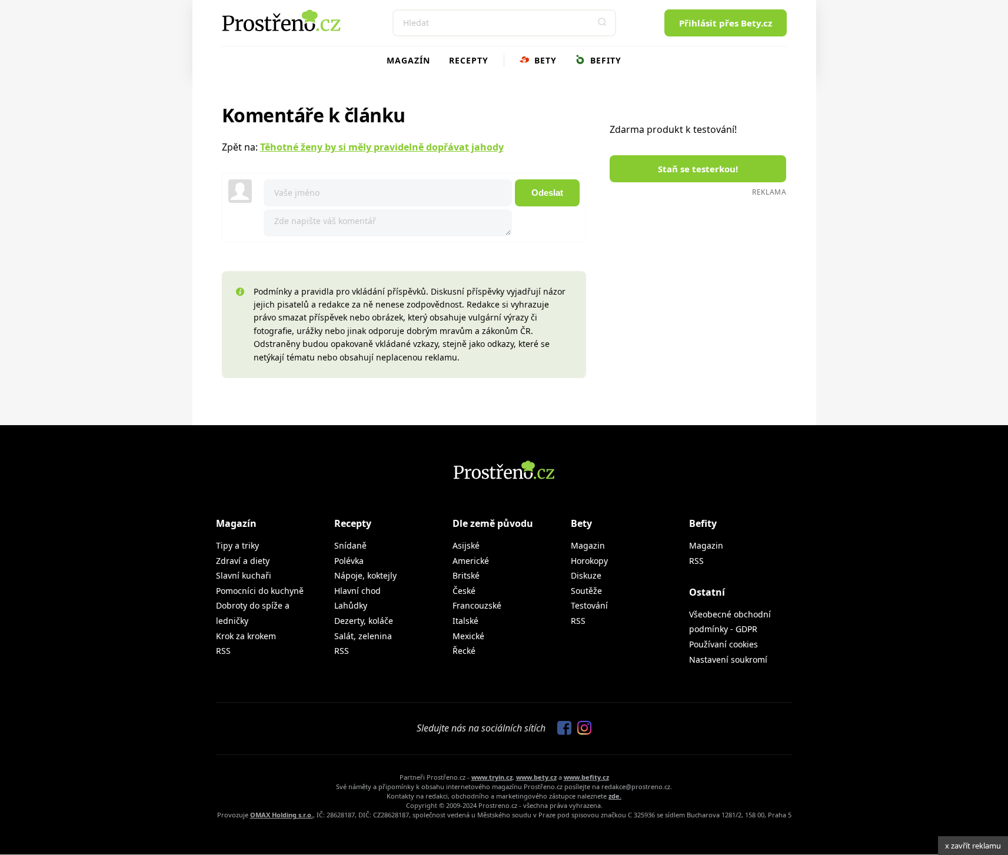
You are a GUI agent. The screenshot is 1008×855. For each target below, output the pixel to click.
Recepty (468, 60)
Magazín (408, 60)
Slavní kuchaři (243, 575)
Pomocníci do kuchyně (260, 590)
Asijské (466, 545)
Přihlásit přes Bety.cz (725, 23)
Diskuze (586, 575)
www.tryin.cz (492, 777)
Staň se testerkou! (698, 169)
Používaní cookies (723, 644)
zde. (614, 795)
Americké (471, 560)
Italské (465, 620)
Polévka (349, 560)
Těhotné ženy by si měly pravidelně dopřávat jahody (382, 147)
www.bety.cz (536, 777)
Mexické (468, 636)
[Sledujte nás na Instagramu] (581, 728)
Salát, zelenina (363, 636)
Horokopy (589, 560)
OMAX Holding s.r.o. (281, 814)
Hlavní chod (357, 590)
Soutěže (586, 590)
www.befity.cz (586, 777)
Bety (544, 60)
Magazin (588, 545)
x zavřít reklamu (973, 845)
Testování (589, 605)
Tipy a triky (237, 545)
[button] (602, 22)
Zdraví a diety (243, 560)
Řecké (464, 650)
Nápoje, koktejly (365, 575)
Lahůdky (350, 605)
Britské (466, 575)
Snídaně (350, 545)
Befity (604, 60)
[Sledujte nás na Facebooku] (561, 728)
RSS (223, 650)
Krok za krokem (246, 636)
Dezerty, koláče (363, 620)
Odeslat (547, 193)
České (464, 590)
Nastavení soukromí (728, 659)
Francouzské (477, 605)
